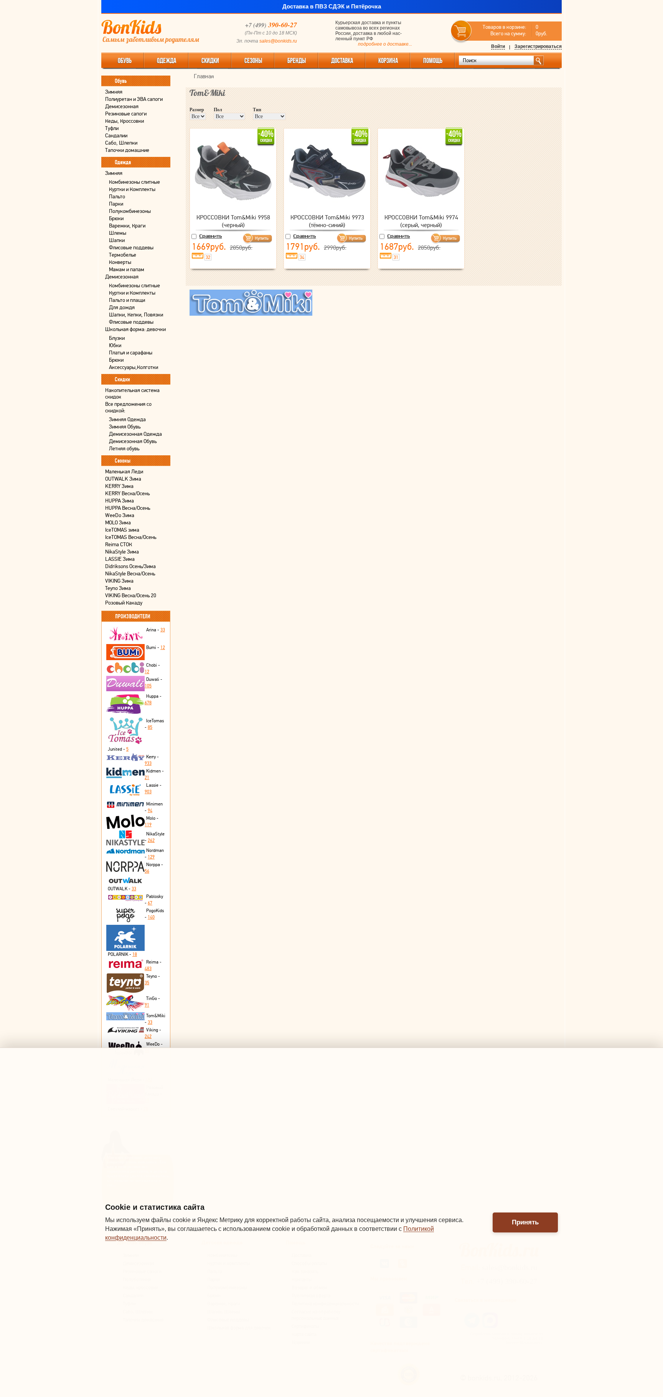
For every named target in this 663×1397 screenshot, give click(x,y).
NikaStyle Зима (122, 552)
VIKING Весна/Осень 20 (130, 595)
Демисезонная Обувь (133, 441)
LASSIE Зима (120, 559)
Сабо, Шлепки (121, 143)
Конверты (120, 262)
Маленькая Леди (124, 471)
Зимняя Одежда (127, 419)
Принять (525, 1222)
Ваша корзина (461, 31)
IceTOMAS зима (122, 530)
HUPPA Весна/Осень (127, 508)
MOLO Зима (118, 522)
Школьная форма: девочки (135, 329)
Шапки (117, 240)
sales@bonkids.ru (278, 41)
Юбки (115, 345)
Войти (498, 46)
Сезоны (253, 60)
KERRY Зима (119, 486)
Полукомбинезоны (130, 211)
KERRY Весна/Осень (127, 493)
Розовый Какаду (123, 603)
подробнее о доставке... (385, 44)
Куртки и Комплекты (132, 189)
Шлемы (117, 233)
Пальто (117, 196)
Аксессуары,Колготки (133, 367)
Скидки (210, 60)
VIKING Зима (119, 581)
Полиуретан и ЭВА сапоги (134, 99)
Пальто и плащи (127, 300)
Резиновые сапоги (126, 113)
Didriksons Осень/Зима (130, 566)
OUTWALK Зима (123, 479)
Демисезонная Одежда (135, 434)
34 (302, 257)
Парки (116, 204)
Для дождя (122, 307)
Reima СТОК (118, 544)
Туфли (112, 128)
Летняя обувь (124, 448)
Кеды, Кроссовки (124, 121)
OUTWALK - (122, 888)
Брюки (116, 218)
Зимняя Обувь (124, 426)
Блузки (117, 338)
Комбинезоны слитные (134, 182)
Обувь (125, 60)
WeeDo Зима (119, 515)
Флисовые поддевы (131, 247)
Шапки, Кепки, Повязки (136, 314)
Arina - (155, 630)
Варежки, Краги (127, 225)
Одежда (166, 60)
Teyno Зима (118, 588)
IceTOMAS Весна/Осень (130, 537)
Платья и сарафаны (130, 352)
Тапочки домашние (127, 150)
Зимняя (113, 92)
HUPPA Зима (119, 501)
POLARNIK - (122, 954)
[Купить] (259, 238)
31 (396, 257)
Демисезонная (122, 106)
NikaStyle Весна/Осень (130, 573)
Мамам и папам (126, 269)
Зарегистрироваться (538, 46)
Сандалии (116, 135)
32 (208, 257)
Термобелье (122, 255)
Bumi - (155, 647)
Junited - (118, 749)
